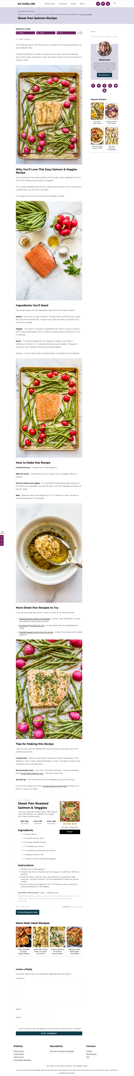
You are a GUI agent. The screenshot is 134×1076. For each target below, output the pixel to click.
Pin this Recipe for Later (28, 912)
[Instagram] (98, 4)
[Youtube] (116, 86)
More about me (104, 75)
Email (19, 1017)
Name (19, 1009)
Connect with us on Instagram (55, 786)
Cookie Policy (19, 1054)
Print (70, 832)
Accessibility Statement (22, 1060)
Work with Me (91, 1054)
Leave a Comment (86, 14)
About (82, 4)
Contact (89, 1051)
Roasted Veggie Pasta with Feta (31, 625)
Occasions (63, 4)
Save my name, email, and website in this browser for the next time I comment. (50, 1029)
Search (93, 31)
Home (20, 11)
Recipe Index (50, 4)
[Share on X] (2, 540)
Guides (73, 4)
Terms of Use (19, 1057)
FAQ (87, 1057)
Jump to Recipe (24, 39)
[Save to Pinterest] (2, 544)
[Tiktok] (110, 86)
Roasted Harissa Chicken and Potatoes (34, 619)
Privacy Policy (19, 1051)
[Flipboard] (104, 91)
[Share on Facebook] (2, 537)
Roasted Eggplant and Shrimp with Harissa (36, 632)
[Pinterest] (103, 4)
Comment (20, 978)
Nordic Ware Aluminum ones (32, 773)
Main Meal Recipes (28, 11)
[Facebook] (108, 4)
